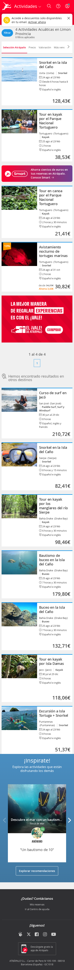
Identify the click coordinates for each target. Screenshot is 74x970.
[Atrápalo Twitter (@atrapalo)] (28, 935)
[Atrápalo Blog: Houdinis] (20, 934)
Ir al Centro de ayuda (37, 909)
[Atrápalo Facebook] (37, 935)
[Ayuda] (58, 6)
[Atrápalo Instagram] (45, 935)
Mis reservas (37, 904)
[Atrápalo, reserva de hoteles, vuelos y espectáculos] (6, 6)
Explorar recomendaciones (37, 871)
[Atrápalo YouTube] (53, 935)
